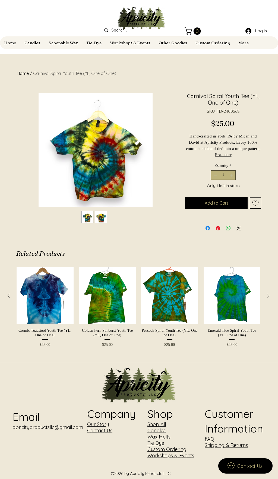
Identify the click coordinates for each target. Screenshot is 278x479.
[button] (194, 31)
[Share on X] (238, 228)
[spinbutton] (223, 175)
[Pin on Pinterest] (218, 228)
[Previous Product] (8, 295)
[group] (138, 307)
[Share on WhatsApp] (228, 228)
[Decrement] (214, 175)
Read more (223, 155)
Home (23, 73)
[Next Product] (268, 295)
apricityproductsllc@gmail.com (47, 427)
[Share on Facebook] (207, 228)
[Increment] (232, 175)
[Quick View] (45, 295)
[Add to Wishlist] (255, 203)
